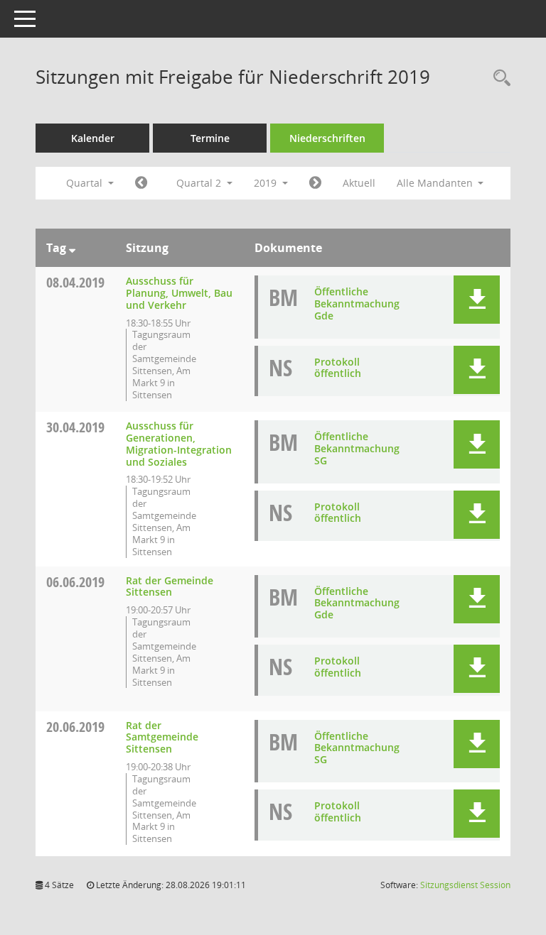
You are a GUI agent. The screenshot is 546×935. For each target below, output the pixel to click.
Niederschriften (327, 138)
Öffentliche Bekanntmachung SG (357, 448)
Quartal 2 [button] (200, 183)
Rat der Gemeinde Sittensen (169, 586)
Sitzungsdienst (465, 885)
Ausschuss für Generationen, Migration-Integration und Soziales (179, 443)
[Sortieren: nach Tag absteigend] (72, 248)
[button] (477, 299)
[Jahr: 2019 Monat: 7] (315, 183)
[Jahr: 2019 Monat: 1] (141, 183)
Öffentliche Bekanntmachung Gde (357, 303)
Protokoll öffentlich (337, 368)
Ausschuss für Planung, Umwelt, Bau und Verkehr (179, 293)
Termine (210, 138)
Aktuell (359, 183)
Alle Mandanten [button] (436, 183)
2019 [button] (266, 183)
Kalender (92, 138)
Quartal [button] (85, 183)
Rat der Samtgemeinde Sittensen (162, 737)
